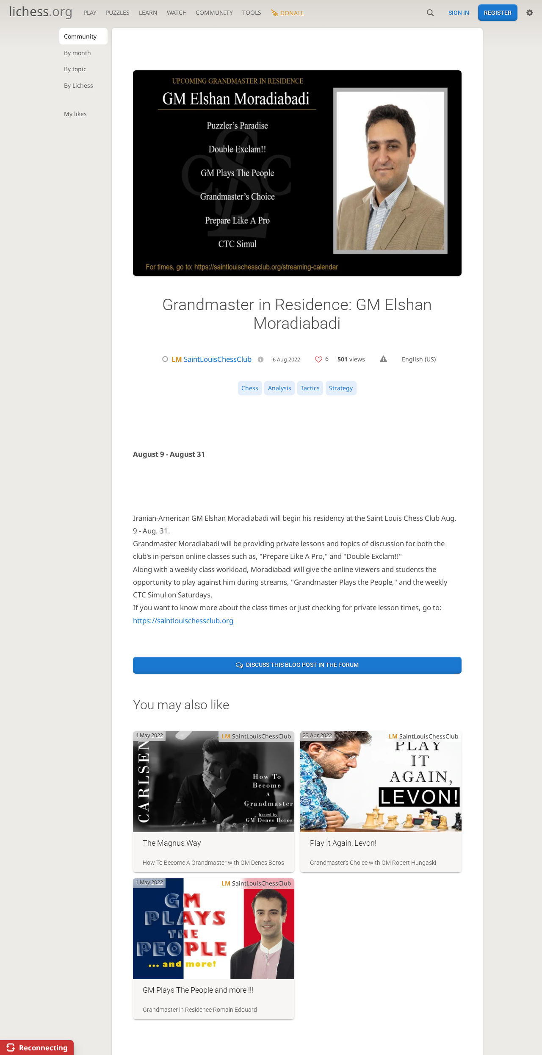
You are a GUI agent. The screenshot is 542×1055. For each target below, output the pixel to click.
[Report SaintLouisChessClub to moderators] (383, 359)
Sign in (458, 12)
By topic (75, 69)
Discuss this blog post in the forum (302, 664)
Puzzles (117, 12)
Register (498, 12)
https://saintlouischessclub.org (183, 620)
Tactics (310, 388)
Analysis (279, 388)
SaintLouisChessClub (211, 359)
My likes (75, 114)
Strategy (341, 388)
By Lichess (78, 85)
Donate (292, 13)
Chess (249, 388)
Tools (251, 12)
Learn (148, 12)
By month (77, 53)
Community (214, 12)
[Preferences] (529, 12)
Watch (177, 12)
